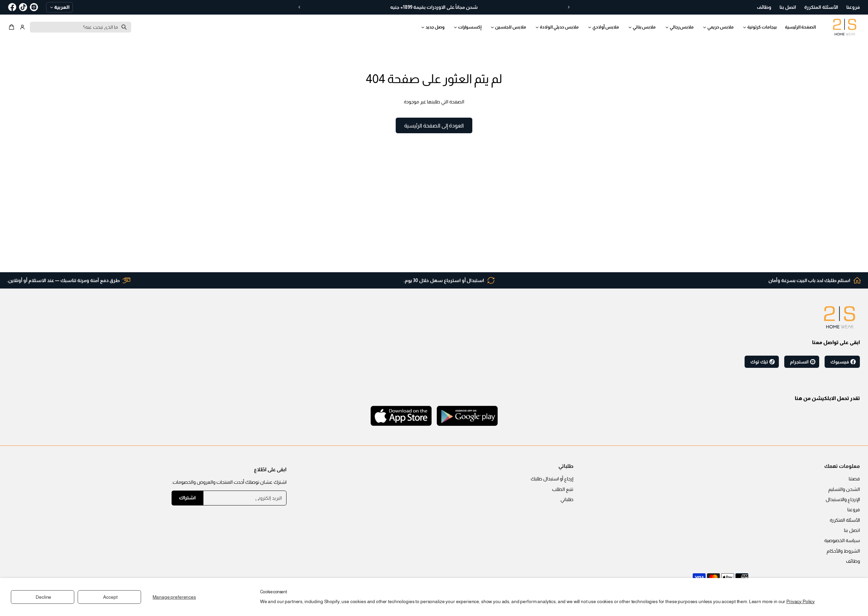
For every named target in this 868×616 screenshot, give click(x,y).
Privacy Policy (800, 601)
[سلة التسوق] (12, 27)
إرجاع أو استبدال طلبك (552, 478)
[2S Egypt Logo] (839, 317)
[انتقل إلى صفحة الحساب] (22, 27)
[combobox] (80, 27)
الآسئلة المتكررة (845, 520)
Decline (43, 597)
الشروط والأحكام (843, 551)
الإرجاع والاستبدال (843, 499)
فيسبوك (839, 361)
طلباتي (566, 499)
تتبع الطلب (562, 489)
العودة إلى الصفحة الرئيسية (434, 125)
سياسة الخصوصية (842, 540)
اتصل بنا (852, 530)
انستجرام (799, 361)
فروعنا (853, 509)
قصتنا (854, 478)
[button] (12, 27)
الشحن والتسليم (844, 489)
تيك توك (759, 361)
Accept (110, 597)
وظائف (853, 561)
